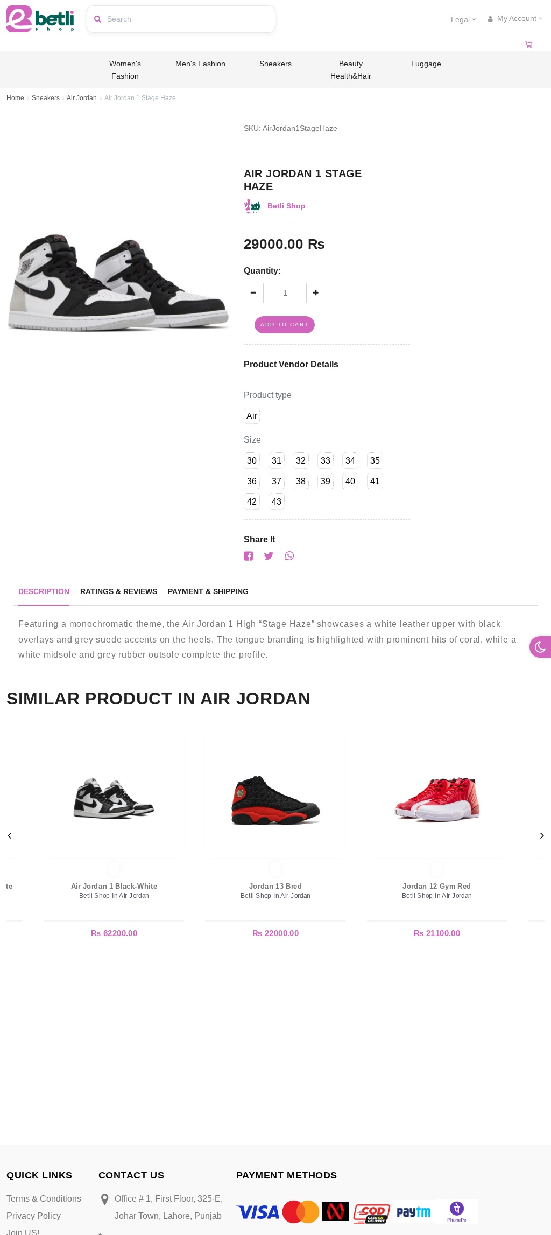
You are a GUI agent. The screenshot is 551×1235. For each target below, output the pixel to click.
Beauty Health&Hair (350, 69)
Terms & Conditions (43, 1198)
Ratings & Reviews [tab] (118, 591)
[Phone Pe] (456, 1211)
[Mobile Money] (335, 1211)
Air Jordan (82, 98)
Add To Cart (284, 324)
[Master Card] (300, 1211)
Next (541, 835)
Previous (9, 835)
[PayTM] (413, 1211)
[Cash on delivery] (370, 1211)
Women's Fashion (125, 69)
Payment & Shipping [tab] (208, 591)
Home (15, 98)
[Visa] (257, 1211)
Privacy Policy (33, 1215)
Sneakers (275, 63)
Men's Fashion (200, 63)
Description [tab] (43, 591)
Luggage (426, 63)
